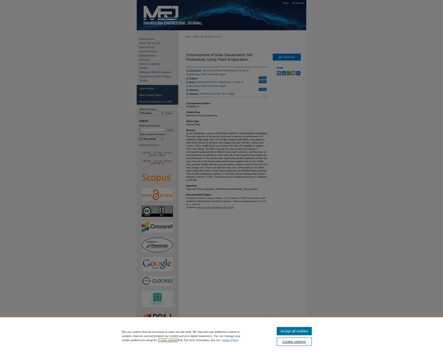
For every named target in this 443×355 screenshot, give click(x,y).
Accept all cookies (294, 331)
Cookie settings (168, 340)
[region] (221, 336)
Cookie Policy (229, 340)
